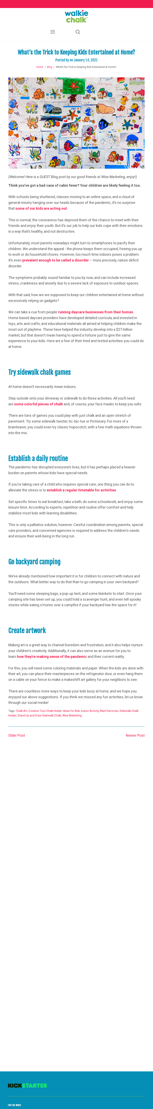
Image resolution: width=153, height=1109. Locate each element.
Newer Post (135, 735)
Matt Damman (109, 710)
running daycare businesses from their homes (95, 312)
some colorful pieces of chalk (38, 404)
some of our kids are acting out (41, 208)
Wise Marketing (72, 715)
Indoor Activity (90, 710)
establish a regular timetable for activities (81, 490)
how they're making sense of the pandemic (52, 656)
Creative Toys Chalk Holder (45, 710)
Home (39, 67)
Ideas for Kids (71, 710)
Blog (49, 67)
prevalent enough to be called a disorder (55, 260)
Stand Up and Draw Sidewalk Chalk (39, 715)
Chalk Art (21, 710)
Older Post (16, 735)
